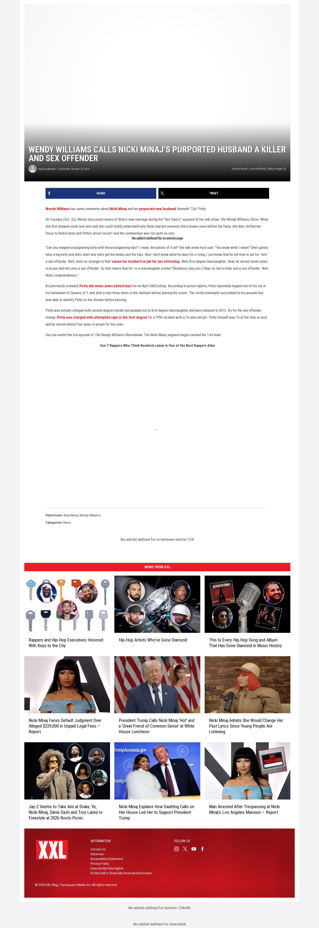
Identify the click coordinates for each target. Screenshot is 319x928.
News (67, 522)
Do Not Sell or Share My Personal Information (121, 873)
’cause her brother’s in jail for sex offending (145, 261)
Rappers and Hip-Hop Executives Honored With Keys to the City (66, 642)
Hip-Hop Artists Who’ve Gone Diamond (153, 640)
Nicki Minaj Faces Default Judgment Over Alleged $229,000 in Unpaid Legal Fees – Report (65, 726)
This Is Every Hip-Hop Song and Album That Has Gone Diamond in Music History (245, 642)
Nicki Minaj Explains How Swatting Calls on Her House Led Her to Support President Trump (156, 812)
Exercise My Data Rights (106, 868)
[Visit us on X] (187, 848)
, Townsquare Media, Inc (74, 885)
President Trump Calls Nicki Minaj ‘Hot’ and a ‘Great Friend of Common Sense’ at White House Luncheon (156, 726)
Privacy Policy (99, 863)
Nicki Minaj (118, 209)
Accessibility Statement (106, 859)
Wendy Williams (57, 209)
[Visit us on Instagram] (178, 848)
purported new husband (157, 209)
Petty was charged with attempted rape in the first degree (102, 317)
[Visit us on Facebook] (204, 848)
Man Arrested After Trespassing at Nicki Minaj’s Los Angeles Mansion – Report (244, 809)
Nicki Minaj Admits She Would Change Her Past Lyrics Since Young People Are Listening (246, 726)
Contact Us (97, 849)
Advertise (97, 854)
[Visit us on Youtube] (195, 848)
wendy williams (90, 515)
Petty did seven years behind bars (105, 286)
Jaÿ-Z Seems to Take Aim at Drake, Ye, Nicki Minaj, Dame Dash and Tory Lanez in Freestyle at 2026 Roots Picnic (65, 812)
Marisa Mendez (47, 169)
